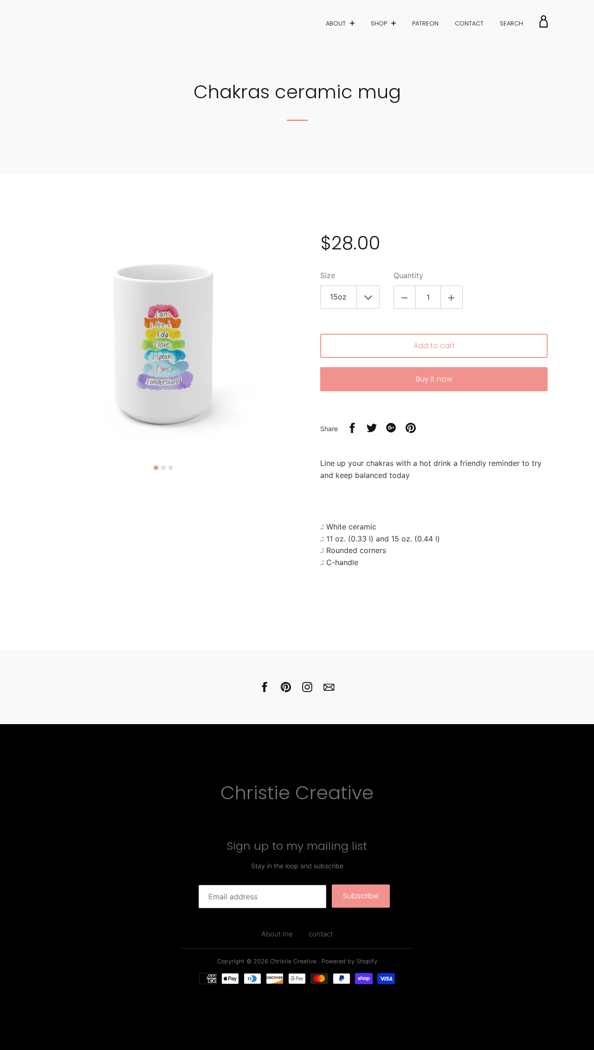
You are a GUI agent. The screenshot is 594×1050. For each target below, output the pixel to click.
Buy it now (434, 379)
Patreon (425, 23)
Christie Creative (297, 793)
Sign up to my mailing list (297, 845)
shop (380, 23)
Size (327, 275)
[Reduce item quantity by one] (405, 297)
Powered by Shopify (349, 961)
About (337, 23)
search (511, 23)
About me (277, 933)
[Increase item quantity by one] (451, 297)
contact (469, 23)
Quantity (408, 275)
